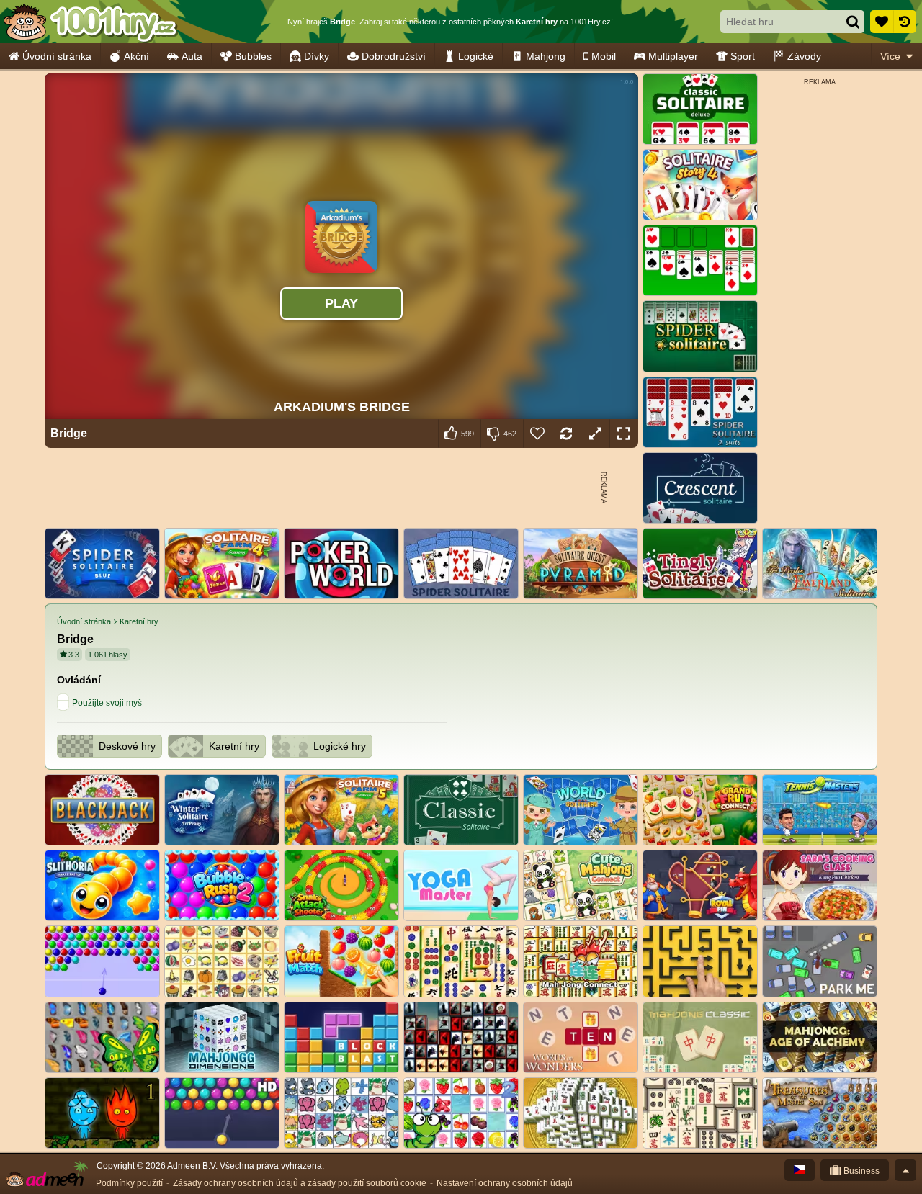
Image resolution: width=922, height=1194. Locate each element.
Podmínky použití (129, 1183)
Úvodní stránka (56, 56)
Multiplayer (673, 56)
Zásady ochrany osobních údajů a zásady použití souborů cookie (299, 1183)
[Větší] (595, 433)
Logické (475, 56)
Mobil (603, 56)
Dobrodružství (394, 56)
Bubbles (253, 56)
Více (890, 56)
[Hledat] (852, 21)
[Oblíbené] (881, 21)
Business (860, 1171)
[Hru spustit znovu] (566, 433)
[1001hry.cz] (90, 21)
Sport (742, 56)
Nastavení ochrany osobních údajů (505, 1183)
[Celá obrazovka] (623, 433)
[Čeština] (799, 1170)
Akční (136, 56)
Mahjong (545, 56)
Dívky (316, 56)
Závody (804, 56)
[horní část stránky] (905, 1170)
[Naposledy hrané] (904, 21)
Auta (192, 56)
